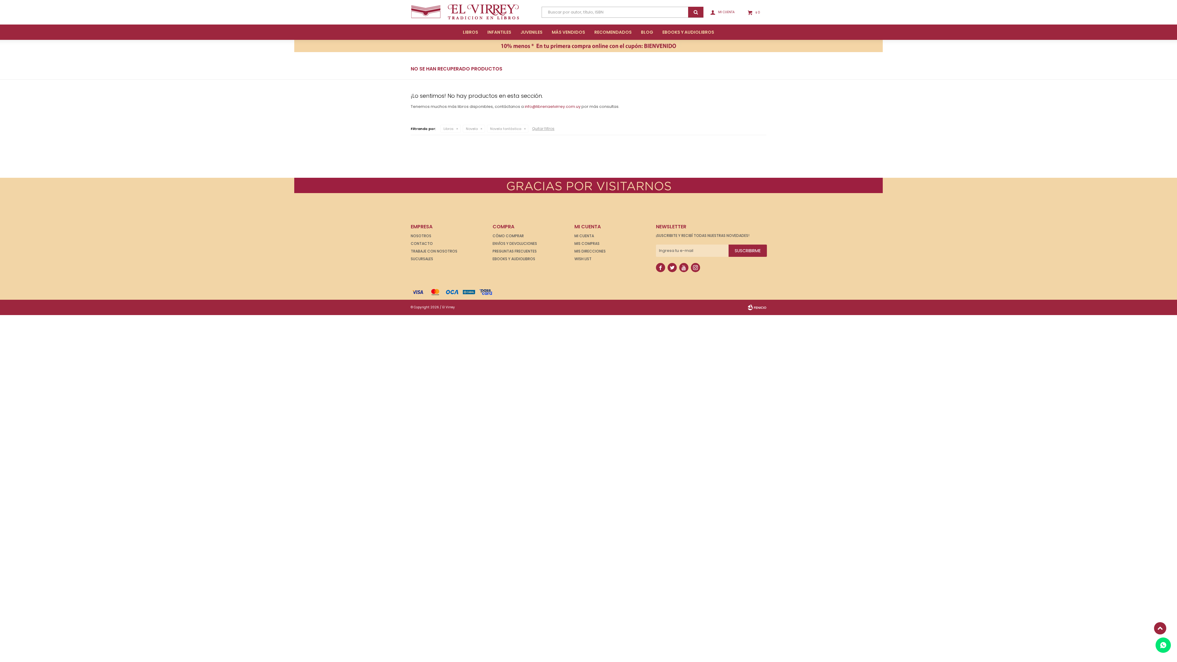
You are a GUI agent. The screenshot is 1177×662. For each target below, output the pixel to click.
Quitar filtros (543, 128)
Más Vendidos (568, 32)
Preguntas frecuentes (515, 251)
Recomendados (613, 32)
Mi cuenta (584, 235)
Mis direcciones (590, 251)
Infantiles (499, 32)
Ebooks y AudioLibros (688, 32)
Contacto (422, 243)
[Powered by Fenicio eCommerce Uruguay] (757, 307)
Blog (647, 32)
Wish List (583, 258)
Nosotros (421, 235)
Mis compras (587, 243)
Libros (470, 32)
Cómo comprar (508, 235)
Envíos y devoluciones (515, 243)
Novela (472, 128)
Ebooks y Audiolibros (514, 258)
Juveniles (531, 32)
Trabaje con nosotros (434, 251)
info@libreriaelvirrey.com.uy (553, 106)
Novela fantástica (505, 128)
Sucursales (422, 258)
